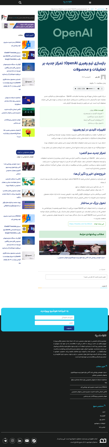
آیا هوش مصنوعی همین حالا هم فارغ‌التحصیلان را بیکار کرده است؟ (12, 133)
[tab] (29, 35)
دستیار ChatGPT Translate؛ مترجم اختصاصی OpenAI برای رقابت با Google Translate (12, 56)
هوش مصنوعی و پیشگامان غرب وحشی (95, 396)
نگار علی (97, 77)
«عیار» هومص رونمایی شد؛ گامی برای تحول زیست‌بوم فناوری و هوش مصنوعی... (81, 258)
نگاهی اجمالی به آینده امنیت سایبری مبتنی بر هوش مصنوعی (89, 392)
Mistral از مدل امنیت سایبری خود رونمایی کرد (93, 387)
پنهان (92, 110)
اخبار (92, 9)
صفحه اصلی (101, 9)
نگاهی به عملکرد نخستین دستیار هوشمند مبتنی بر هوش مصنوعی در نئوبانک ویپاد (11, 182)
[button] (90, 2)
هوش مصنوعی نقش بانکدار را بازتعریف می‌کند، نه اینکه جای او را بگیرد (11, 194)
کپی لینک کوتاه (99, 224)
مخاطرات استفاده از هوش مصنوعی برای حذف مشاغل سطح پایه (12, 101)
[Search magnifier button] (19, 2)
